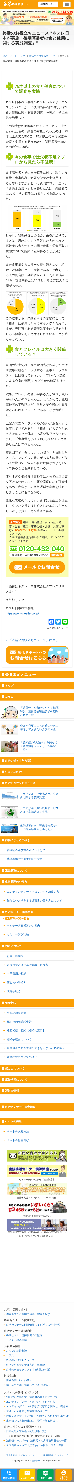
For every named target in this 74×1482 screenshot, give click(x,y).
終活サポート (20, 4)
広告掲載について (16, 1079)
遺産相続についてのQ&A (22, 1056)
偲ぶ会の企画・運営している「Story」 (28, 1384)
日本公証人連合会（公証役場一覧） (26, 1431)
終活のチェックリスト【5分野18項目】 (29, 1369)
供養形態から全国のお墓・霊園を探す (28, 1314)
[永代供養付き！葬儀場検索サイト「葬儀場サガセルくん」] (37, 822)
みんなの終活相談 (16, 1350)
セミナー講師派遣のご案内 (23, 925)
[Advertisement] (37, 1279)
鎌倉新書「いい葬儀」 (19, 1380)
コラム (9, 696)
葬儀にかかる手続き (17, 840)
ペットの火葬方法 (18, 1131)
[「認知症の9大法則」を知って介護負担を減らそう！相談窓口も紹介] (37, 739)
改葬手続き (14, 991)
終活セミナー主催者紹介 (20, 1106)
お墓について (13, 946)
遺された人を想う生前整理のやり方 (26, 1411)
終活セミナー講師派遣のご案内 (24, 1335)
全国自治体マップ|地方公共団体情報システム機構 (35, 1445)
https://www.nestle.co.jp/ (22, 613)
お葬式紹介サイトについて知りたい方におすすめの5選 (38, 1415)
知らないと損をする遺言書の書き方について (34, 900)
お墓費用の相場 (16, 973)
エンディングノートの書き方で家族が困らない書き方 (37, 1406)
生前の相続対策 (16, 1012)
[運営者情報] (11, 1455)
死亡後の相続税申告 (19, 1021)
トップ (9, 685)
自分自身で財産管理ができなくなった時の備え (36, 1048)
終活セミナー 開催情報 (19, 912)
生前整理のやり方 (16, 881)
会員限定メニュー (48, 4)
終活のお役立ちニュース (20, 782)
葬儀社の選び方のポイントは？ (26, 850)
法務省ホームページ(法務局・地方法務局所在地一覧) (36, 1440)
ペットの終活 (13, 1121)
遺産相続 (10, 1002)
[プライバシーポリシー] (30, 1455)
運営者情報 (12, 1090)
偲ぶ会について (14, 1068)
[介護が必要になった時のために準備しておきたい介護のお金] (37, 722)
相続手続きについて (19, 1039)
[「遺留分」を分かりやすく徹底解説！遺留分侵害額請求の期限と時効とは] (37, 704)
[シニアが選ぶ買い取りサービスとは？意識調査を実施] (37, 804)
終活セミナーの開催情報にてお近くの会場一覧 (33, 1324)
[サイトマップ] (61, 1455)
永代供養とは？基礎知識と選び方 (27, 964)
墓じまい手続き (16, 982)
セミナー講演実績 (18, 934)
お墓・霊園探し (16, 955)
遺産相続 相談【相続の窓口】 (26, 1030)
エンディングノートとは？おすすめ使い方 (33, 891)
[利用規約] (48, 1455)
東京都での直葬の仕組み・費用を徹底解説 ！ (32, 1420)
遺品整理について (16, 870)
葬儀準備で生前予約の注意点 (25, 858)
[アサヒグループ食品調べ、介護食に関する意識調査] (37, 790)
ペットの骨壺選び (18, 1140)
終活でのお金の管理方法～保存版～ (26, 1364)
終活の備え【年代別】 (19, 760)
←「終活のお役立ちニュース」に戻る (32, 640)
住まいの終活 (13, 771)
